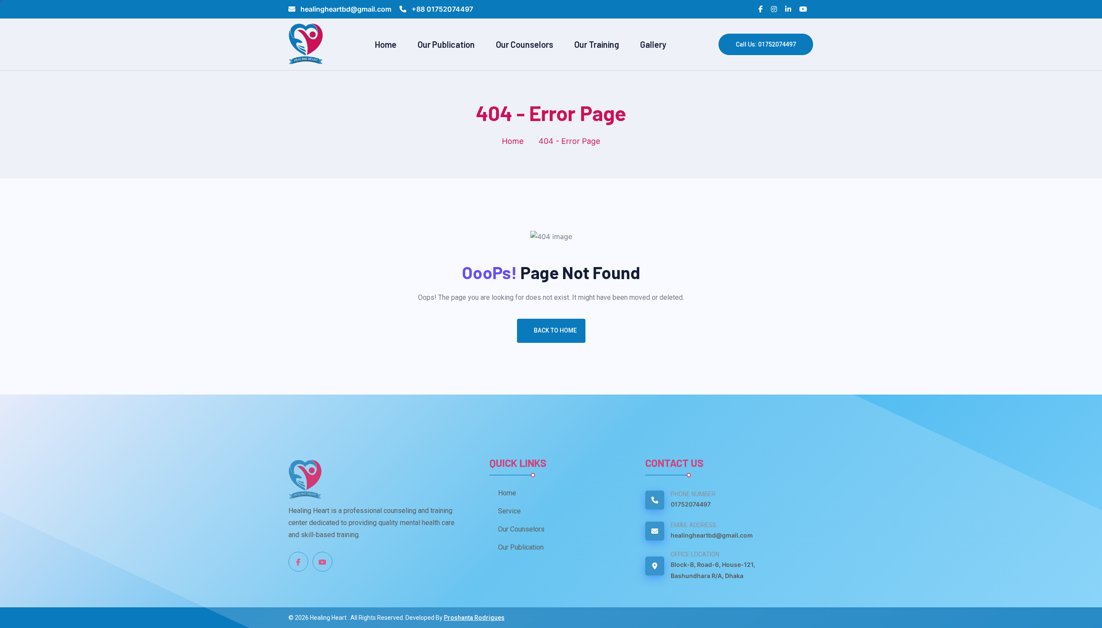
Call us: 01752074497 (766, 44)
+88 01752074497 (441, 9)
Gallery (653, 44)
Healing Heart (329, 617)
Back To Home (555, 330)
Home (385, 44)
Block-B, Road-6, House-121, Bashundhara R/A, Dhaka (713, 570)
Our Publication (446, 44)
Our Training (596, 44)
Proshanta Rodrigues (474, 617)
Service (509, 511)
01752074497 (691, 504)
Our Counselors (524, 44)
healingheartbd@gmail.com (346, 9)
